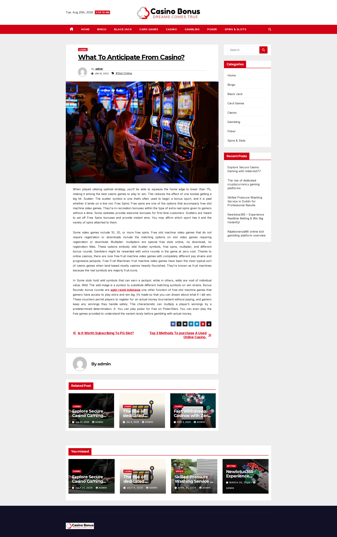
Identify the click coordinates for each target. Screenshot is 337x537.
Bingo (102, 29)
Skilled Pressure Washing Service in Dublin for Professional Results (244, 201)
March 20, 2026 (240, 482)
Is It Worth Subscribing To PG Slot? (106, 333)
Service (179, 471)
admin (99, 68)
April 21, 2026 (187, 487)
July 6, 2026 (135, 487)
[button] (269, 29)
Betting (231, 466)
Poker (212, 29)
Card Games (148, 29)
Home (85, 29)
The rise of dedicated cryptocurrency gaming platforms (243, 184)
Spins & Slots (235, 29)
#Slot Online (124, 73)
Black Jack (123, 29)
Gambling (192, 29)
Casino (171, 29)
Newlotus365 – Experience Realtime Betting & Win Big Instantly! (245, 218)
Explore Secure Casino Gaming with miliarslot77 (89, 415)
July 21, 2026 (84, 487)
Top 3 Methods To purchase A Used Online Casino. (178, 335)
